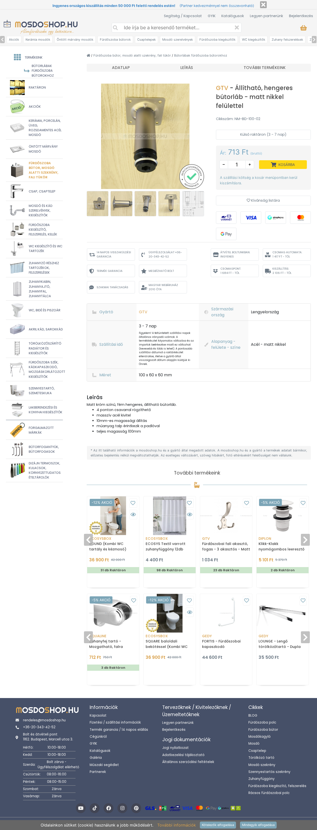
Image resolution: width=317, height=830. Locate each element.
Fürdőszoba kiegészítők (217, 39)
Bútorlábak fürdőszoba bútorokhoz (200, 55)
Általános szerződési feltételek (188, 762)
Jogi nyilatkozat (175, 747)
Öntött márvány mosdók (75, 39)
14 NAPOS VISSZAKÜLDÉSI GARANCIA (114, 254)
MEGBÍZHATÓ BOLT (161, 271)
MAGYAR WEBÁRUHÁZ (163, 287)
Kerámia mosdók (38, 39)
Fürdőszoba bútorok (115, 39)
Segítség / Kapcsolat (183, 15)
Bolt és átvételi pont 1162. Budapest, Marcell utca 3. (48, 737)
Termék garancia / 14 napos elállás (119, 729)
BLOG (252, 715)
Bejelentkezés (301, 15)
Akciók (14, 39)
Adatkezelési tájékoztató (183, 755)
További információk (176, 825)
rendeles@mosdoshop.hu (44, 720)
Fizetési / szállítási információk (115, 722)
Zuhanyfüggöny (261, 778)
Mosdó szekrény (261, 765)
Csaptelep (257, 750)
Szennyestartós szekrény (269, 771)
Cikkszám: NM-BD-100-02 (238, 118)
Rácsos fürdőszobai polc (269, 793)
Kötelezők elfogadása (218, 825)
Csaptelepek (146, 39)
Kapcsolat (98, 715)
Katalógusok (232, 15)
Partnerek (98, 771)
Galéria (96, 757)
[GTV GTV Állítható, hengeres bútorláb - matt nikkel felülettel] (145, 136)
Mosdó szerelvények (177, 39)
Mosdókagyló (259, 736)
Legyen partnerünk (266, 15)
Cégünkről (98, 736)
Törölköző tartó (261, 757)
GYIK (211, 15)
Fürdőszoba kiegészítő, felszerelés (277, 786)
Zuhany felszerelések (287, 39)
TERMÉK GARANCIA (110, 271)
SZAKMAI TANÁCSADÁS (112, 287)
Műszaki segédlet (104, 765)
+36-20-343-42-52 (39, 727)
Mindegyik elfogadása (258, 825)
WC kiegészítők (253, 39)
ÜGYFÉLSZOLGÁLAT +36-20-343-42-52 (165, 254)
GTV (223, 88)
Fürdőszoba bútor (263, 729)
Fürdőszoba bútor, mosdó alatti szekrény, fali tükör (132, 55)
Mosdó (254, 743)
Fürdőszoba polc (262, 722)
